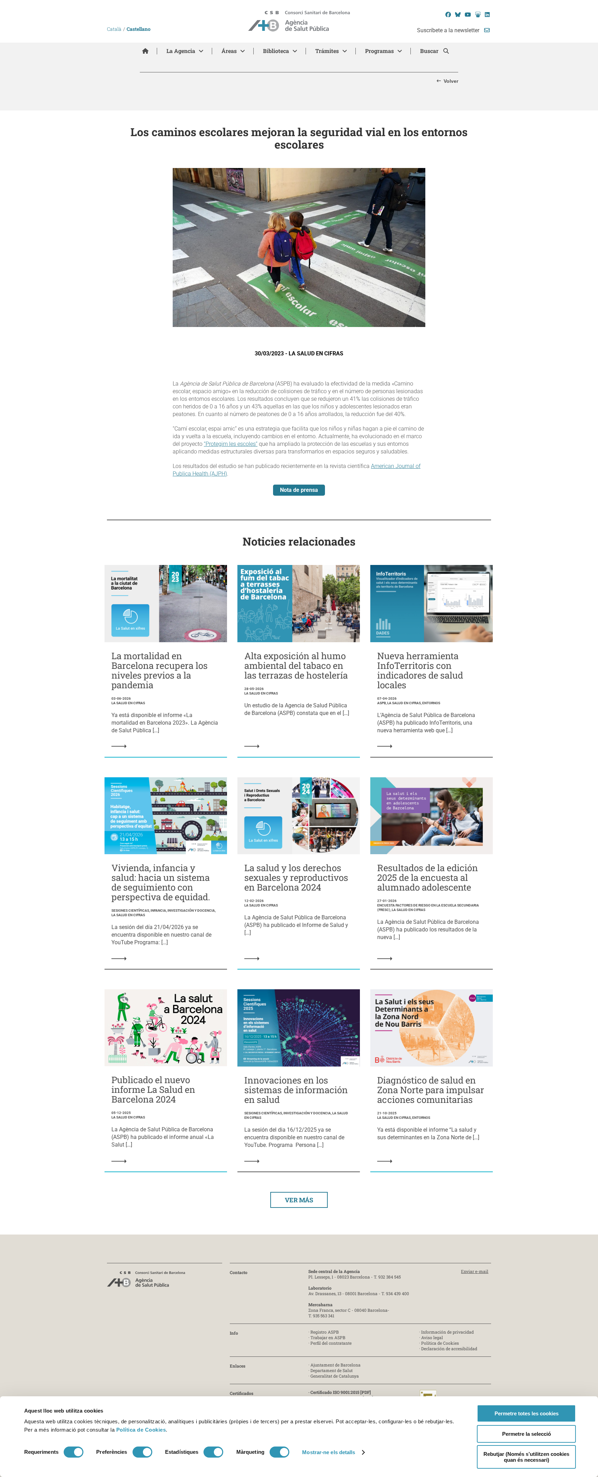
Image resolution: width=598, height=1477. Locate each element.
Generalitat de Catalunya (334, 1376)
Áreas (229, 50)
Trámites (327, 50)
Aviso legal (432, 1337)
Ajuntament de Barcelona (335, 1365)
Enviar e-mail (474, 1271)
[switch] (142, 1452)
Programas (379, 50)
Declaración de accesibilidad (449, 1348)
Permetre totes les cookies (527, 1413)
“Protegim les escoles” (230, 444)
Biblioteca (276, 50)
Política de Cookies (141, 1430)
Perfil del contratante (331, 1343)
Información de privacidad (447, 1332)
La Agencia (180, 50)
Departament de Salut (331, 1370)
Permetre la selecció (526, 1434)
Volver (451, 81)
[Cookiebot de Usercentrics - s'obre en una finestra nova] (52, 1463)
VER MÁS (299, 1200)
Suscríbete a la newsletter (449, 30)
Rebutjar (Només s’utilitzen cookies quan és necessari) (526, 1457)
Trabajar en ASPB (327, 1337)
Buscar (430, 50)
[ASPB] (146, 1281)
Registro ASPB (324, 1332)
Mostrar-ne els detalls (328, 1452)
